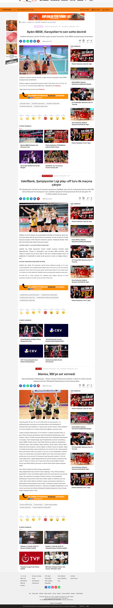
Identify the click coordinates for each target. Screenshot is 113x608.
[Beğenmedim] (39, 116)
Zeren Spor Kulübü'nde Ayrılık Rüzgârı (30, 166)
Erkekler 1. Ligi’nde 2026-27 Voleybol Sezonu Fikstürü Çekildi (56, 547)
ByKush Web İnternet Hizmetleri (52, 599)
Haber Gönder (48, 593)
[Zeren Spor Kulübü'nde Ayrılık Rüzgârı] (31, 156)
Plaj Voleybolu (35, 581)
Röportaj (22, 583)
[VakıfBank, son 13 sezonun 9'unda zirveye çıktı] (56, 156)
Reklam (73, 593)
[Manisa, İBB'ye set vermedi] (43, 404)
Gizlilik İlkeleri (79, 593)
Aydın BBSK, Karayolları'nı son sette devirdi (45, 22)
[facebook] (20, 41)
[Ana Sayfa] (19, 22)
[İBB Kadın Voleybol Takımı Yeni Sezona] (56, 558)
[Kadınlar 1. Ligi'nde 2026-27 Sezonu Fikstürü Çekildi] (31, 537)
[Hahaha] (51, 116)
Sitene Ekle (35, 593)
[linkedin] (34, 41)
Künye (54, 593)
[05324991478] (59, 587)
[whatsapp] (27, 41)
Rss (30, 593)
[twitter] (24, 41)
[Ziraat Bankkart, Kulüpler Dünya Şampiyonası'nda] (31, 330)
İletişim (59, 593)
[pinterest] (38, 41)
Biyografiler (48, 583)
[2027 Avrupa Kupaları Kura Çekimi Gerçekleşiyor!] (31, 351)
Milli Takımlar (23, 581)
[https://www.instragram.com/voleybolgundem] (52, 587)
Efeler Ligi (23, 578)
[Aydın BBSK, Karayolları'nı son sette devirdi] (43, 60)
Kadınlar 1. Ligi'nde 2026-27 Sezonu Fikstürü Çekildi (29, 547)
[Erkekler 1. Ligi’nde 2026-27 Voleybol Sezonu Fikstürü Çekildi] (56, 537)
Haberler (24, 22)
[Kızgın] (45, 116)
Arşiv (59, 581)
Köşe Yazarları (48, 581)
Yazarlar (106, 9)
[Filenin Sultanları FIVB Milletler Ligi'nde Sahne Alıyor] (56, 136)
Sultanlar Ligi (31, 22)
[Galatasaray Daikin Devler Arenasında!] (56, 351)
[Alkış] (27, 116)
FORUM (41, 593)
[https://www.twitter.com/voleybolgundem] (49, 587)
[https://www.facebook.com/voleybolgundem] (46, 587)
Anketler (72, 576)
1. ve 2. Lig (23, 576)
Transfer (22, 585)
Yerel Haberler (61, 576)
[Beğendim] (21, 116)
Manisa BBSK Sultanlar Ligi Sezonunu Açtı (29, 146)
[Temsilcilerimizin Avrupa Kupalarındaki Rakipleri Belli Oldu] (56, 330)
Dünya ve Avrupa (36, 576)
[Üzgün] (63, 116)
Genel (33, 578)
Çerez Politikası (66, 593)
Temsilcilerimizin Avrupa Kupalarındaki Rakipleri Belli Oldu (55, 340)
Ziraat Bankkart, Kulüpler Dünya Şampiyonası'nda (30, 340)
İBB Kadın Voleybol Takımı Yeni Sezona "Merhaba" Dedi (55, 568)
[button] (15, 9)
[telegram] (31, 41)
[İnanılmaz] (57, 116)
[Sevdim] (33, 116)
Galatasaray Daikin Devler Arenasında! (54, 361)
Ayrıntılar (82, 606)
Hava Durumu (74, 578)
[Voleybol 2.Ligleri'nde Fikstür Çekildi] (31, 558)
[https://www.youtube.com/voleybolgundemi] (56, 587)
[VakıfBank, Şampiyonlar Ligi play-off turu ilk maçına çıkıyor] (43, 217)
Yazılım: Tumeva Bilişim (56, 603)
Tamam (87, 606)
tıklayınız (58, 85)
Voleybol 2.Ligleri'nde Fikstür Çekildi (29, 568)
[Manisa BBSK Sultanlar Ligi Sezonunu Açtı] (31, 136)
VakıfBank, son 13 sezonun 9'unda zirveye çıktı (54, 166)
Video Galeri (85, 9)
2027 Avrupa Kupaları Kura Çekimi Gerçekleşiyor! (29, 361)
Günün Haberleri (62, 578)
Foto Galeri (96, 9)
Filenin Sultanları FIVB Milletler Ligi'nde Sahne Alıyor (55, 146)
